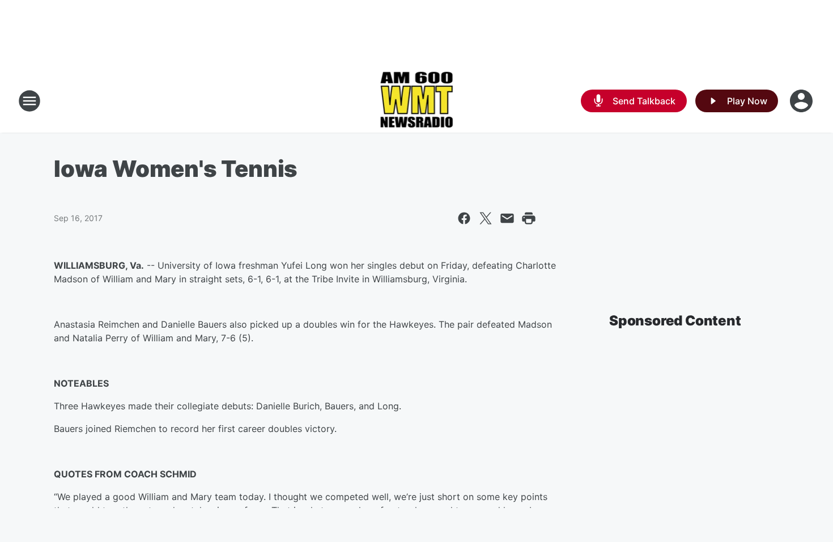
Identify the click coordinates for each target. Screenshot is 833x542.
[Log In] (802, 101)
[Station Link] (416, 100)
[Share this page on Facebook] (464, 218)
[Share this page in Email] (507, 218)
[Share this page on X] (486, 218)
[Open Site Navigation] (29, 101)
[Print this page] (529, 218)
